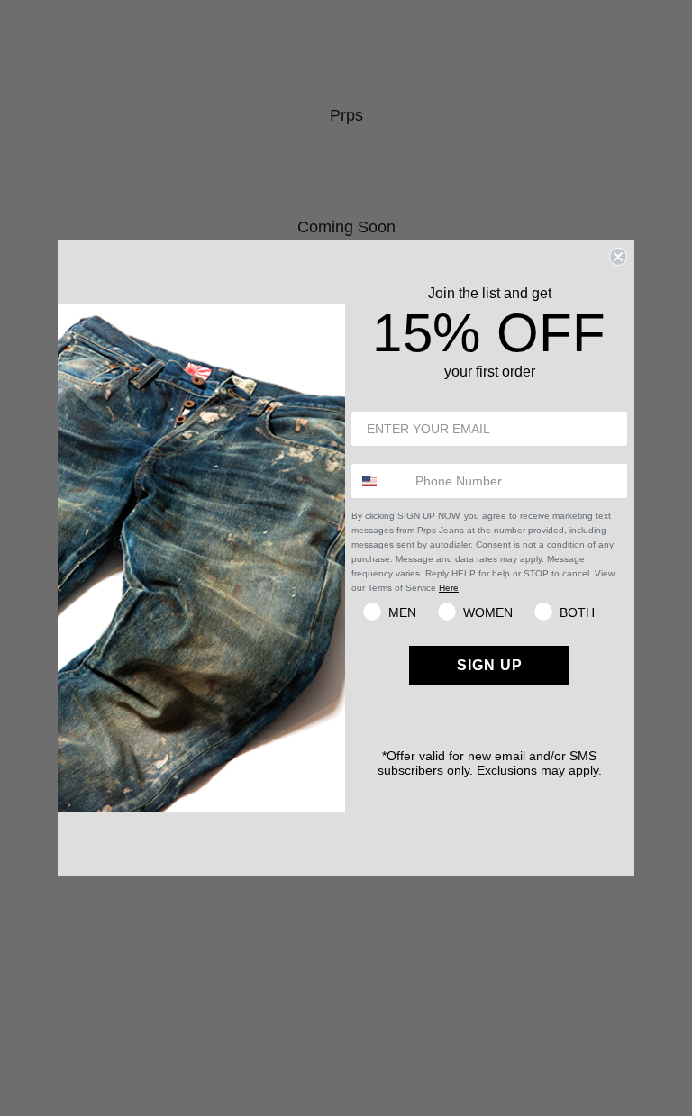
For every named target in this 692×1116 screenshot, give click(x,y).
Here (449, 588)
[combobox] (379, 481)
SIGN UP (490, 665)
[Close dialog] (618, 257)
